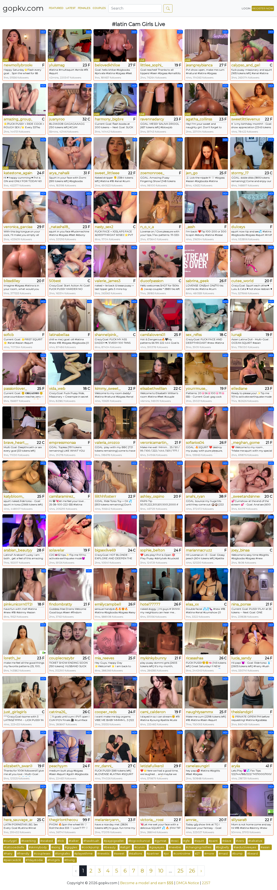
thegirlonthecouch (63, 820)
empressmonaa (62, 443)
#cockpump (90, 847)
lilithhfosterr (105, 496)
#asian (265, 847)
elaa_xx (192, 604)
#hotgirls (53, 860)
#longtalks (62, 853)
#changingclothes (198, 847)
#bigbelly (222, 847)
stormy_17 (240, 173)
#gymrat (160, 840)
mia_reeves (104, 658)
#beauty (110, 847)
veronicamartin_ (154, 443)
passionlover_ (15, 389)
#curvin (139, 847)
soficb (9, 335)
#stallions (135, 853)
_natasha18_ (59, 227)
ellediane (239, 389)
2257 (206, 883)
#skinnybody (38, 847)
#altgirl (125, 847)
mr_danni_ (104, 766)
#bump (237, 853)
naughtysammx (199, 712)
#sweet (119, 853)
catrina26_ (58, 712)
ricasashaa (194, 658)
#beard (252, 853)
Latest (71, 8)
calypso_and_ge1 (245, 65)
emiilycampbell (108, 604)
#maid (223, 853)
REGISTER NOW (262, 8)
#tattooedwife (14, 847)
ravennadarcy (152, 119)
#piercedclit (12, 860)
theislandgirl (242, 712)
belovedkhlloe (107, 65)
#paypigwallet (114, 840)
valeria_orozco (107, 443)
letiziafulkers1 (152, 766)
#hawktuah (91, 840)
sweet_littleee (107, 173)
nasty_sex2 (104, 227)
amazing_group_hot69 (18, 119)
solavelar (56, 550)
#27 (197, 853)
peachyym (58, 766)
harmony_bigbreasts (109, 119)
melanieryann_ (108, 820)
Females (84, 8)
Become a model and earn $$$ (146, 883)
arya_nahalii (59, 173)
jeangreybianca (199, 65)
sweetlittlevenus (245, 119)
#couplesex (42, 853)
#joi (166, 853)
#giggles (71, 847)
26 (192, 871)
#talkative (255, 840)
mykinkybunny (153, 658)
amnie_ (192, 820)
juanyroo (57, 119)
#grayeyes (156, 847)
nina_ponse (241, 604)
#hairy (8, 853)
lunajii (236, 335)
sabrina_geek (197, 281)
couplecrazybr (61, 658)
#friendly (23, 853)
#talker (74, 840)
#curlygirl (10, 840)
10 (160, 871)
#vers (240, 840)
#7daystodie (34, 860)
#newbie (175, 847)
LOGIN (246, 8)
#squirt (199, 840)
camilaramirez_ (62, 496)
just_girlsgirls (15, 712)
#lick (60, 840)
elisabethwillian (153, 389)
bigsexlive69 (105, 550)
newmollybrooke (18, 65)
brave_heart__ (16, 443)
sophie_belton (152, 550)
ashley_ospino (152, 496)
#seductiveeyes (245, 847)
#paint (213, 840)
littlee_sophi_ (151, 65)
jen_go (192, 173)
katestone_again (18, 173)
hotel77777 (150, 604)
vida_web (57, 389)
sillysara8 (239, 820)
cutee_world (242, 281)
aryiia (235, 766)
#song (55, 847)
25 (180, 871)
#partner (153, 853)
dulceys (238, 227)
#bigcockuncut (139, 840)
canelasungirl (197, 766)
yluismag (57, 65)
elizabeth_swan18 (18, 766)
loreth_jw (12, 658)
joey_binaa (240, 550)
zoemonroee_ (152, 173)
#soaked (46, 840)
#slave (226, 840)
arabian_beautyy (18, 550)
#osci (175, 840)
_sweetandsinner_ (245, 496)
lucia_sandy (241, 658)
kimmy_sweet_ (108, 389)
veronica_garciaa (18, 227)
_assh (190, 227)
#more (209, 853)
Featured (56, 8)
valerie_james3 (108, 281)
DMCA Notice (187, 883)
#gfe (186, 840)
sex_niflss (194, 335)
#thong (69, 860)
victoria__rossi (151, 820)
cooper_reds (105, 712)
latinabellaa (59, 335)
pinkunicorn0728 (18, 604)
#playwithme (83, 853)
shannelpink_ (106, 335)
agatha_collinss (199, 119)
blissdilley (12, 281)
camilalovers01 (152, 335)
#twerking (28, 840)
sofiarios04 (195, 443)
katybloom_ (14, 496)
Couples (99, 8)
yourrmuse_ (196, 389)
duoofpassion (151, 281)
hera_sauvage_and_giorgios (18, 820)
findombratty (60, 604)
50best (55, 281)
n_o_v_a (147, 227)
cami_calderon (153, 712)
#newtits (103, 853)
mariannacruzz (199, 550)
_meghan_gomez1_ (245, 443)
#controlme (181, 853)
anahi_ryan (195, 496)
